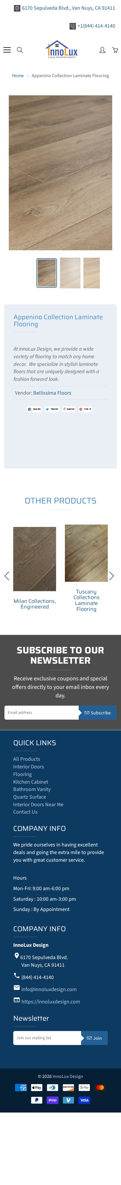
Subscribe (101, 713)
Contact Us (25, 812)
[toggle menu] (7, 49)
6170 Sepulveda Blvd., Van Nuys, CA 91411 (68, 8)
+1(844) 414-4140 (96, 26)
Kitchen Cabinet (30, 782)
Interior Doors (28, 766)
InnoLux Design (68, 1076)
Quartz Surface (29, 797)
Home (18, 75)
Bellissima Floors (52, 393)
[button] (113, 576)
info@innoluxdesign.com (49, 989)
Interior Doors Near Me (38, 804)
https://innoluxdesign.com (50, 1001)
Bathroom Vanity (32, 789)
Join (97, 1038)
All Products (26, 759)
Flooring (22, 774)
